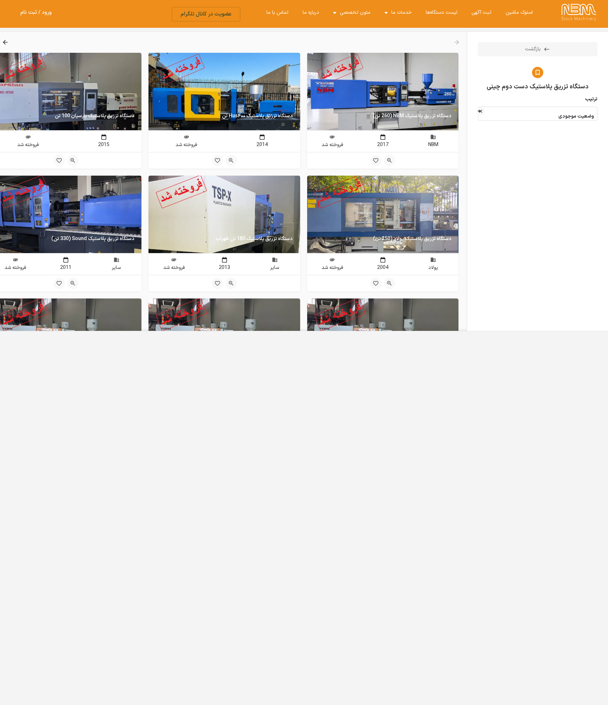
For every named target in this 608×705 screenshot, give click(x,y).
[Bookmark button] (375, 160)
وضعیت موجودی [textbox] (576, 116)
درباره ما (311, 12)
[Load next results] (4, 42)
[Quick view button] (389, 160)
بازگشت (533, 49)
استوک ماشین (519, 12)
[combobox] (537, 114)
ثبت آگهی (481, 12)
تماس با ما (277, 12)
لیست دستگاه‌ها (441, 12)
